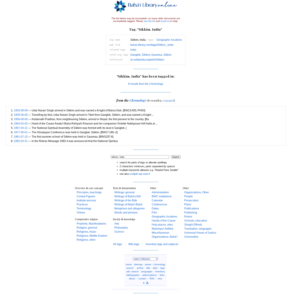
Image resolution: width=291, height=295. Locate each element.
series (148, 264)
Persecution (191, 200)
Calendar (157, 200)
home (129, 264)
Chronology (138, 100)
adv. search (132, 271)
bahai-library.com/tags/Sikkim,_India (151, 44)
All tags (117, 244)
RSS (152, 278)
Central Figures (86, 196)
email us (165, 21)
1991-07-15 (21, 136)
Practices (82, 204)
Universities (191, 236)
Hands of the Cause (163, 220)
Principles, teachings (89, 192)
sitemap (138, 264)
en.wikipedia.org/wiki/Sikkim (147, 59)
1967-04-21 (21, 127)
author (140, 268)
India (133, 49)
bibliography (132, 275)
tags (162, 268)
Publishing (190, 212)
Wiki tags (133, 244)
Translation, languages (198, 228)
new (160, 278)
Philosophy (121, 227)
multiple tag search (140, 173)
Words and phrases (126, 212)
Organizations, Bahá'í (164, 236)
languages (146, 271)
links (162, 275)
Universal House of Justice (200, 232)
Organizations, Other (196, 192)
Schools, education (195, 220)
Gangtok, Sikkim (140, 54)
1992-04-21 (21, 141)
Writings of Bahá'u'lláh (127, 196)
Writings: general (124, 192)
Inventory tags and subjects (162, 244)
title (148, 268)
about (132, 278)
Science (119, 231)
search (130, 268)
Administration (160, 192)
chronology (159, 264)
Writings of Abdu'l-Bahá (128, 204)
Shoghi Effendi (193, 224)
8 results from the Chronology (145, 83)
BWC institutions (162, 196)
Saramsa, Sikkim (161, 54)
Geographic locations (169, 39)
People (188, 196)
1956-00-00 (21, 119)
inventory (160, 271)
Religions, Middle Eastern (92, 235)
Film (154, 212)
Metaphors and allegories (129, 208)
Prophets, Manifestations (91, 223)
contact (142, 278)
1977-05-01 (21, 132)
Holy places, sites (162, 224)
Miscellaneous (160, 232)
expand (168, 100)
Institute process (86, 200)
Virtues (81, 212)
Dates (155, 208)
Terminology (84, 208)
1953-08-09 (21, 110)
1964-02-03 (21, 123)
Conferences (159, 204)
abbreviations (149, 275)
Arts (116, 223)
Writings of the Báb (125, 200)
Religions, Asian (86, 231)
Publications (191, 208)
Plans (187, 204)
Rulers (188, 216)
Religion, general (87, 227)
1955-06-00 (21, 114)
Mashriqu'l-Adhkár (162, 228)
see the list (149, 21)
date (155, 268)
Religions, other (86, 239)
